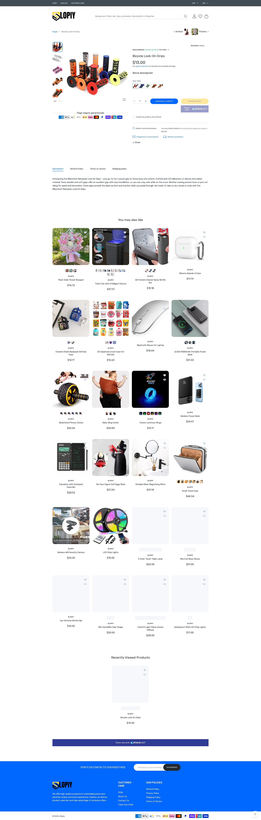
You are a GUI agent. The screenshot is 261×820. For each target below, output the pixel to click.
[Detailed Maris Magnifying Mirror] (150, 457)
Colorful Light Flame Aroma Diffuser (150, 628)
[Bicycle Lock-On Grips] (130, 684)
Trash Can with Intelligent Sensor (110, 283)
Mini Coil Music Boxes (190, 559)
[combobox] (141, 16)
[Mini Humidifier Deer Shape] (110, 593)
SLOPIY (71, 276)
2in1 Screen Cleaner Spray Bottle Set (150, 281)
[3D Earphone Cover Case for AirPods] (110, 318)
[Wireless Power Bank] (190, 389)
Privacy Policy (152, 793)
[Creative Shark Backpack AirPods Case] (70, 318)
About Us (122, 796)
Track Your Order (125, 804)
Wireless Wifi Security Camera (71, 552)
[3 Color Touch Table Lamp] (150, 525)
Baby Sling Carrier (110, 423)
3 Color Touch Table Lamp (150, 559)
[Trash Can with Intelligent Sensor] (110, 246)
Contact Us (123, 800)
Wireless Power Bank (190, 416)
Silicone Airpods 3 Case (190, 273)
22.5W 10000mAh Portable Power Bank (190, 353)
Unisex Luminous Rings (150, 423)
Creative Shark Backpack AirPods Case (71, 353)
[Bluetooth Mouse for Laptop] (150, 318)
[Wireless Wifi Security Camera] (70, 525)
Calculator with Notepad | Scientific (71, 485)
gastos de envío (142, 66)
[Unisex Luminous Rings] (150, 389)
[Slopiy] (63, 16)
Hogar (55, 32)
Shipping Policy (153, 797)
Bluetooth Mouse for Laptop (150, 345)
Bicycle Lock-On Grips (130, 717)
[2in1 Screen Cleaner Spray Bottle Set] (150, 246)
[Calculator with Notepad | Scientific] (70, 457)
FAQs (120, 792)
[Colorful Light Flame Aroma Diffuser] (150, 593)
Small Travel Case (190, 491)
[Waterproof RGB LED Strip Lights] (190, 593)
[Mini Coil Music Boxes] (190, 525)
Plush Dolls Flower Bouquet (71, 280)
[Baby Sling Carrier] (110, 389)
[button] (55, 101)
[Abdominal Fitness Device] (70, 389)
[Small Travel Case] (190, 457)
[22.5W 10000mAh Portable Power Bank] (190, 318)
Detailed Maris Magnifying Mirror (150, 484)
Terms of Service (154, 801)
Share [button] (137, 142)
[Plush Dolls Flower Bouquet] (70, 246)
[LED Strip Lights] (110, 525)
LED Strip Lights (111, 552)
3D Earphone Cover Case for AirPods (110, 353)
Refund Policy (152, 789)
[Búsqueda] (185, 16)
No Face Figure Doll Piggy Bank (110, 484)
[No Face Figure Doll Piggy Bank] (110, 457)
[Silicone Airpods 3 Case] (190, 246)
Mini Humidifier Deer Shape (110, 627)
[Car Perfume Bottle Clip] (70, 593)
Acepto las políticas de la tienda (148, 117)
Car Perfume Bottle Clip (71, 620)
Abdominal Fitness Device (71, 423)
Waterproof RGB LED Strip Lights (190, 627)
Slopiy (62, 816)
